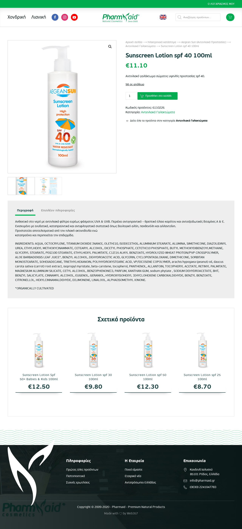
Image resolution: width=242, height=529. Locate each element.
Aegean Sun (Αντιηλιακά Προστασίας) (203, 42)
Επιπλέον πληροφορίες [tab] (58, 210)
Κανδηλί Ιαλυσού (201, 470)
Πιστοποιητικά (75, 476)
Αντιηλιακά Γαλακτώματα (141, 46)
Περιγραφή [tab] (25, 210)
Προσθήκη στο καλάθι (158, 95)
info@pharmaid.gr (202, 481)
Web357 (132, 513)
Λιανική (38, 17)
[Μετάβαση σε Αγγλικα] (163, 17)
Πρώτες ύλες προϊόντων (82, 470)
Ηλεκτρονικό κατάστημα (162, 42)
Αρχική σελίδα (134, 42)
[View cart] (230, 17)
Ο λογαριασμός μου (221, 3)
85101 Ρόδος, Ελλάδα (204, 474)
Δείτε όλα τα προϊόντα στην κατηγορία (168, 120)
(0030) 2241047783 (203, 487)
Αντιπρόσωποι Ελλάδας (140, 482)
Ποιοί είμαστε (133, 470)
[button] (110, 46)
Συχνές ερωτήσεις (78, 482)
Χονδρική (17, 17)
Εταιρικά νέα (133, 476)
